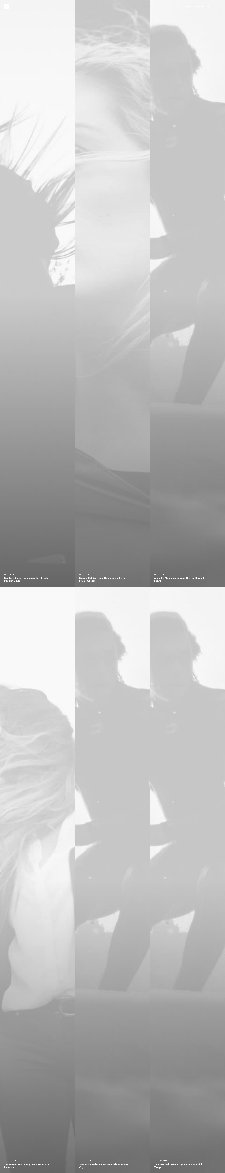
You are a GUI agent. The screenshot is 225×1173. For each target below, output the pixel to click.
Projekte (187, 6)
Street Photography (203, 6)
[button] (216, 6)
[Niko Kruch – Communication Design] (6, 6)
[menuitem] (188, 6)
